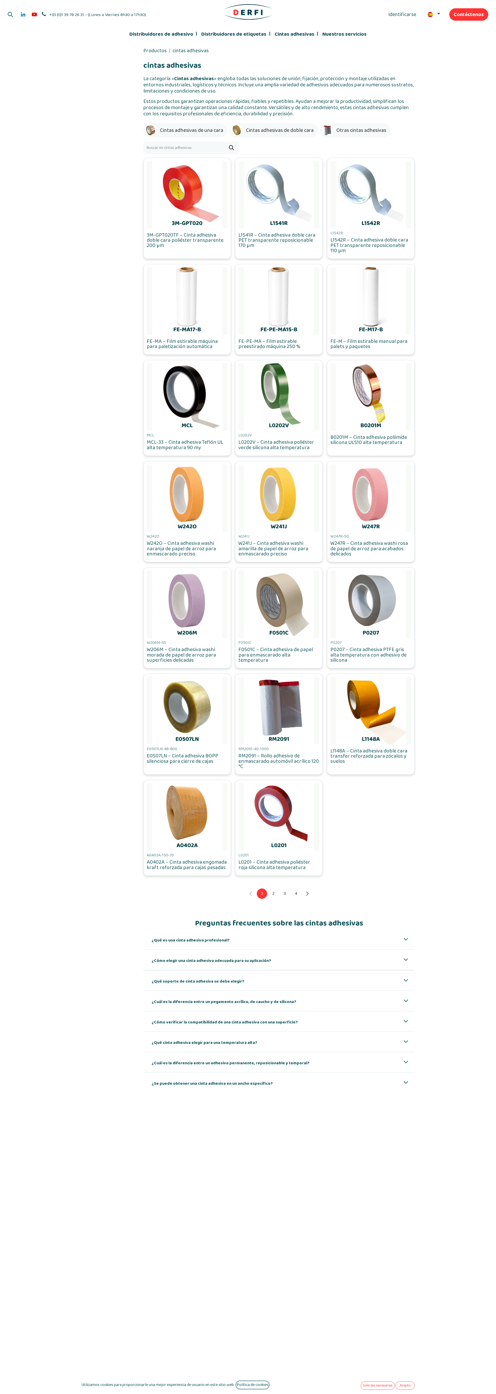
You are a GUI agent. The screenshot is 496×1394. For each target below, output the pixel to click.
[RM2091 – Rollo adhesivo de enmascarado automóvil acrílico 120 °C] (278, 710)
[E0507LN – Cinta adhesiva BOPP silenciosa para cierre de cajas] (187, 710)
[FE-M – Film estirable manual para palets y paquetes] (370, 301)
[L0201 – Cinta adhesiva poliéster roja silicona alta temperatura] (278, 817)
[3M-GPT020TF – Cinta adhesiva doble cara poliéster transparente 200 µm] (187, 195)
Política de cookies (252, 1385)
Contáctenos (469, 14)
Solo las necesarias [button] (377, 1385)
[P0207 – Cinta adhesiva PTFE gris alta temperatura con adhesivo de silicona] (370, 604)
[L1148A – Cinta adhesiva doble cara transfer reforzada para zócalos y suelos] (370, 710)
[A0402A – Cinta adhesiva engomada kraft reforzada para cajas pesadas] (187, 817)
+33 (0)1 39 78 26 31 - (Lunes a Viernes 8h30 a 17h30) (97, 14)
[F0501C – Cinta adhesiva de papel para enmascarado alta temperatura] (278, 604)
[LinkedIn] (23, 14)
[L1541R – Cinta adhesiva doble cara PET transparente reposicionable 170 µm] (278, 195)
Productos (155, 51)
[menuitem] (163, 34)
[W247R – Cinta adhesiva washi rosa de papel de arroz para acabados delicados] (370, 498)
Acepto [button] (405, 1385)
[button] (10, 14)
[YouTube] (34, 14)
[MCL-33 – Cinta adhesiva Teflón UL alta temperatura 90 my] (187, 397)
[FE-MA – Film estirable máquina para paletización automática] (187, 301)
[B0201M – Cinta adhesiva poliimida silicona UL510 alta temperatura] (370, 397)
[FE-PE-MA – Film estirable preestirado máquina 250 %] (278, 301)
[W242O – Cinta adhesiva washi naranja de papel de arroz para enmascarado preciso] (187, 498)
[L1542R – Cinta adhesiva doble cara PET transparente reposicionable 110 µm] (370, 195)
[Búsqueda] (231, 148)
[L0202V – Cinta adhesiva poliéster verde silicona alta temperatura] (278, 397)
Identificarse (402, 14)
